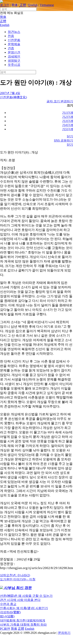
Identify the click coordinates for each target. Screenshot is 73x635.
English (33, 5)
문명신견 (14, 52)
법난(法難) (7, 616)
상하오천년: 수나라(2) (15, 575)
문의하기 (64, 632)
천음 (11, 36)
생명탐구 (14, 60)
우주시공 (14, 64)
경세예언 (14, 56)
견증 (11, 48)
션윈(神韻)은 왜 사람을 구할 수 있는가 (26, 595)
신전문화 (14, 40)
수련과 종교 (8, 604)
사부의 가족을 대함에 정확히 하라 (23, 624)
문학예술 (14, 44)
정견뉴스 (14, 31)
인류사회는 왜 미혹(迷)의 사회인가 (24, 608)
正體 (23, 5)
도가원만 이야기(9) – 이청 (17, 579)
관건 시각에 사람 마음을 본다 (20, 600)
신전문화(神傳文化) (13, 97)
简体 (14, 5)
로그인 (4, 5)
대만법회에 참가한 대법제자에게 (22, 620)
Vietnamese (47, 5)
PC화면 (5, 628)
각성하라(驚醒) (10, 612)
